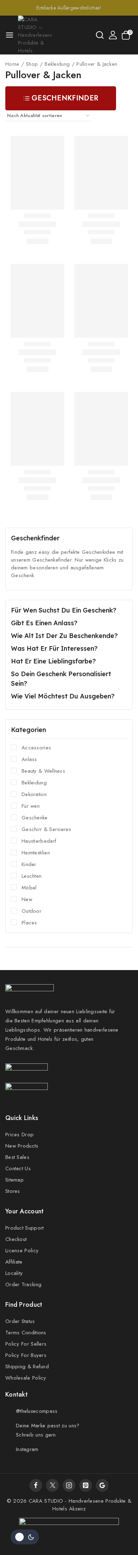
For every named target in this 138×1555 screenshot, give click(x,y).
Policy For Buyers (25, 1355)
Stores (12, 1191)
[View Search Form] (99, 35)
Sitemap (14, 1180)
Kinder (29, 864)
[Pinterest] (85, 1485)
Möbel (29, 888)
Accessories (36, 748)
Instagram (27, 1449)
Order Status (20, 1321)
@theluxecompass (37, 1411)
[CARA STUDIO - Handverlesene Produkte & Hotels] (35, 35)
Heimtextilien (36, 853)
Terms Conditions (25, 1332)
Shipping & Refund (27, 1366)
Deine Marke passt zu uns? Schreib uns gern (48, 1430)
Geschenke (35, 818)
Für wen (31, 806)
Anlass (29, 759)
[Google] (102, 1485)
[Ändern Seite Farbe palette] (25, 1537)
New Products (22, 1146)
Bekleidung (34, 783)
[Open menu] (9, 35)
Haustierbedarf (39, 841)
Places (29, 923)
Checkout (16, 1239)
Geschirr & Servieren (46, 829)
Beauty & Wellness (43, 771)
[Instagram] (69, 1485)
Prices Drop (19, 1134)
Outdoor (31, 911)
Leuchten (31, 876)
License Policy (22, 1250)
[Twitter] (52, 1485)
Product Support (24, 1228)
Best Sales (17, 1157)
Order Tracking (23, 1284)
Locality (14, 1273)
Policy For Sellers (25, 1344)
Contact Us (18, 1168)
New (27, 899)
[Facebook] (35, 1485)
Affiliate (14, 1262)
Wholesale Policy (25, 1378)
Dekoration (34, 794)
